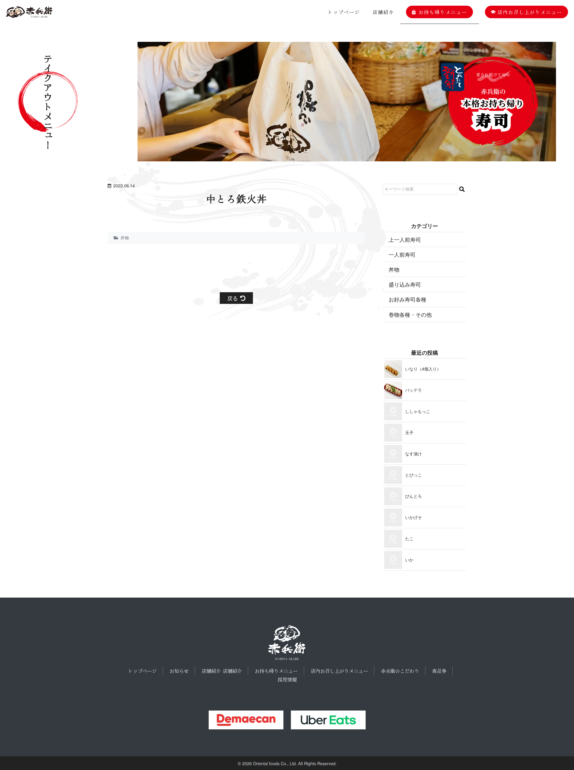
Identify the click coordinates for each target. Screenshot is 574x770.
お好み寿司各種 (407, 299)
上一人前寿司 (405, 239)
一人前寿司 (402, 254)
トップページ (344, 12)
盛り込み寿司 (405, 284)
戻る (232, 298)
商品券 (439, 670)
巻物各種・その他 (410, 314)
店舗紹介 (383, 12)
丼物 (124, 238)
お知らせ (179, 670)
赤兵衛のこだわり (400, 670)
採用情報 (287, 679)
